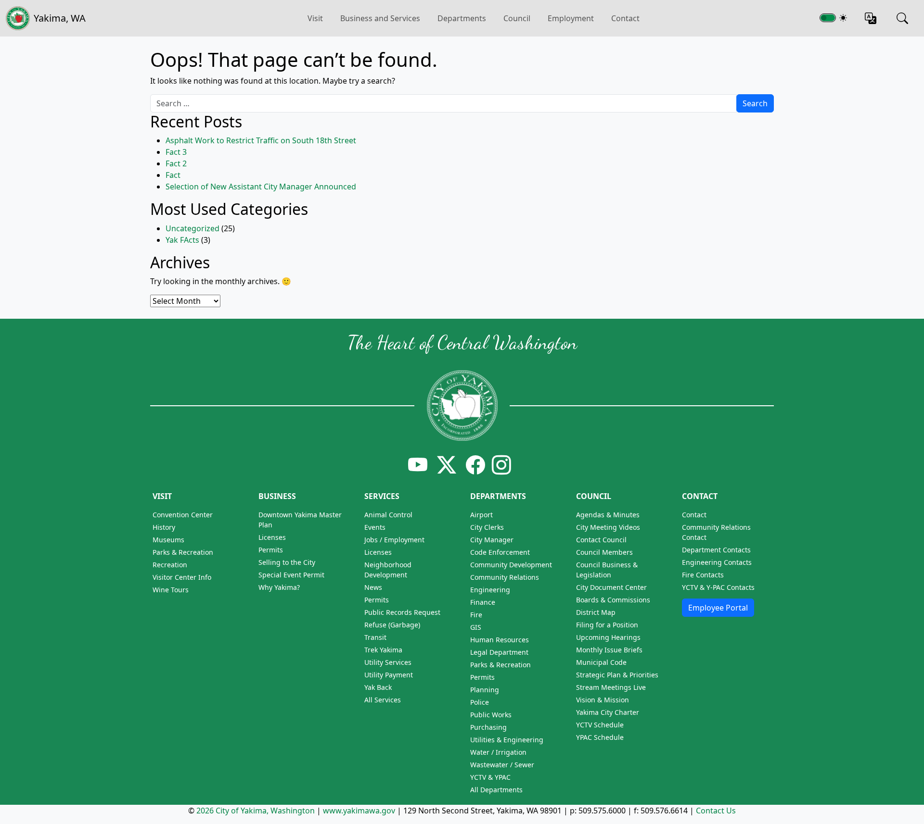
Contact (625, 18)
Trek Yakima (383, 649)
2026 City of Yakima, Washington (255, 810)
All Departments (496, 789)
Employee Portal (718, 607)
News (373, 587)
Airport (481, 514)
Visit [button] (315, 18)
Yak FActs (182, 240)
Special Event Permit (291, 574)
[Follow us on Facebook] (475, 464)
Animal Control (388, 514)
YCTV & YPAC (490, 777)
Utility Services (387, 662)
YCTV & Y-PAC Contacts (718, 587)
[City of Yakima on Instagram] (500, 464)
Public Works (491, 714)
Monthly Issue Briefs (609, 649)
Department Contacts (716, 549)
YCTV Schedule (600, 724)
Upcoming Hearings (608, 637)
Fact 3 (176, 152)
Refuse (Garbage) (392, 624)
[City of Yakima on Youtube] (417, 464)
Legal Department (499, 652)
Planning (484, 689)
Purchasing (488, 727)
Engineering (490, 589)
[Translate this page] (870, 18)
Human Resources (499, 639)
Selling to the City (286, 562)
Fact (173, 175)
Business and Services (380, 18)
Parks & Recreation (183, 552)
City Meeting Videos (608, 527)
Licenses (272, 537)
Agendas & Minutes (608, 514)
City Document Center (611, 587)
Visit (162, 496)
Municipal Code (601, 662)
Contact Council (601, 539)
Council (516, 18)
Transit (375, 637)
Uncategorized (192, 228)
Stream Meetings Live (611, 687)
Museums (168, 539)
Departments (461, 18)
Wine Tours (171, 589)
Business (277, 496)
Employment (571, 18)
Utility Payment (388, 674)
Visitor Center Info (182, 577)
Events (374, 527)
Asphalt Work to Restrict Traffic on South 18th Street (261, 140)
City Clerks (487, 527)
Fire (476, 614)
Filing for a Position (607, 624)
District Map (596, 612)
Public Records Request (402, 612)
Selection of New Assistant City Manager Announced (261, 186)
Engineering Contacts (717, 562)
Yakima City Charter (607, 712)
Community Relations (504, 577)
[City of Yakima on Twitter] (446, 464)
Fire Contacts (703, 574)
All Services (382, 699)
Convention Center (183, 514)
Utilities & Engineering (506, 739)
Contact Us (716, 810)
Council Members (604, 552)
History (164, 527)
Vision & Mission (602, 699)
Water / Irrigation (498, 752)
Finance (482, 602)
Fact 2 (176, 163)
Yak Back (378, 687)
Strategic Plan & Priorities (617, 674)
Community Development (511, 564)
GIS (475, 627)
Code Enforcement (500, 552)
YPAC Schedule (600, 737)
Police (479, 702)
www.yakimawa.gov (359, 810)
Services (381, 496)
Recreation (170, 564)
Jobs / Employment (394, 539)
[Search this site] (902, 18)
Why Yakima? (279, 587)
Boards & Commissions (613, 599)
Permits (270, 549)
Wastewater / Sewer (502, 764)
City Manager (491, 539)
